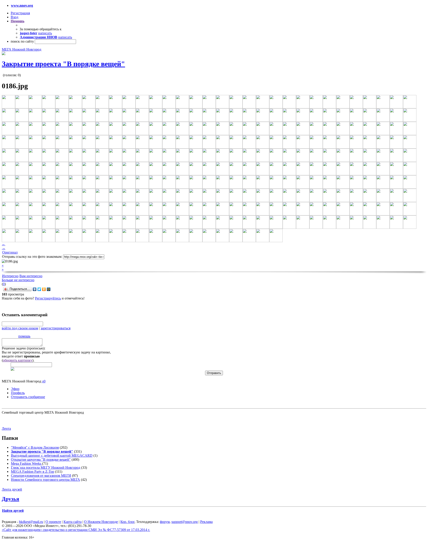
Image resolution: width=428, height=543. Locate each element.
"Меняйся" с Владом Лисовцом (35, 447)
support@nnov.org (184, 522)
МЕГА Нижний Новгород (21, 49)
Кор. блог (127, 522)
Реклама (206, 522)
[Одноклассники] (44, 289)
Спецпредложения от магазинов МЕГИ (41, 475)
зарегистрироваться (55, 328)
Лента (6, 428)
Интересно (10, 276)
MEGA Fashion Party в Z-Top (32, 471)
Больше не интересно (18, 280)
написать (45, 33)
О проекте (53, 522)
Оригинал (10, 252)
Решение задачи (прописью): (23, 348)
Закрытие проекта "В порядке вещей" (63, 64)
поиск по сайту (22, 41)
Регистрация (20, 13)
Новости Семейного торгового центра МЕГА (45, 479)
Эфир (15, 389)
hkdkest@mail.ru (31, 522)
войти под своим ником (20, 328)
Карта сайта (73, 522)
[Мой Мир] (48, 289)
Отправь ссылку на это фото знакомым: (32, 256)
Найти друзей (13, 510)
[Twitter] (39, 289)
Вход (14, 17)
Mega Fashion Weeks (26, 463)
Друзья (10, 499)
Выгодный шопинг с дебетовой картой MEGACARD (52, 455)
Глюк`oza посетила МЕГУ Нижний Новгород (45, 467)
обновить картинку (17, 360)
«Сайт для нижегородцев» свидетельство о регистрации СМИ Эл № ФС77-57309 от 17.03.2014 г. (76, 530)
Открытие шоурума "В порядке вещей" (41, 459)
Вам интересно (30, 276)
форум (165, 522)
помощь (24, 336)
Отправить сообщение (28, 397)
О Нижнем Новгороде (101, 522)
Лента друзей (12, 489)
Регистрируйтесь (48, 298)
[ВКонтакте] (34, 289)
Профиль (18, 393)
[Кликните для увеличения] (3, 54)
